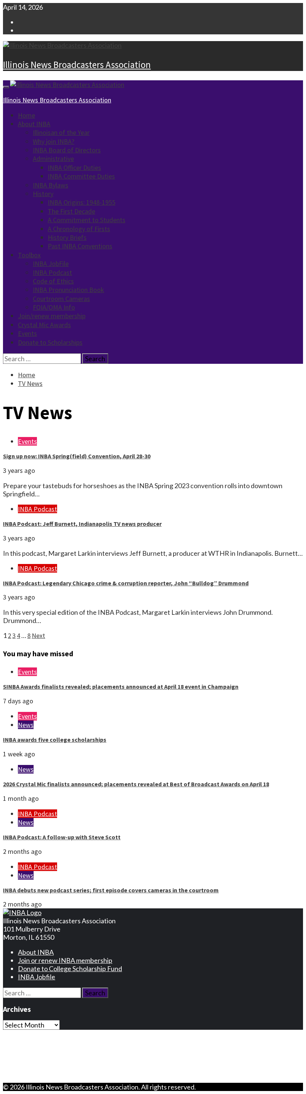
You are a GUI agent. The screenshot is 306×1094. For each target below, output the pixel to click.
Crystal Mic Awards (44, 324)
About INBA (34, 124)
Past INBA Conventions (80, 246)
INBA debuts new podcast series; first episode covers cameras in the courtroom (111, 890)
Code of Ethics (53, 281)
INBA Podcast (52, 272)
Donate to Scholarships (50, 342)
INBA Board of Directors (67, 150)
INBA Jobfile (36, 977)
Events (27, 333)
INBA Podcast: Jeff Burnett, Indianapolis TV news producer (82, 523)
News (26, 724)
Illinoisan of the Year (61, 132)
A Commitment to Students (86, 220)
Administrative (53, 158)
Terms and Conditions (49, 1049)
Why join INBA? (53, 141)
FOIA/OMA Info (54, 307)
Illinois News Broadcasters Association (77, 65)
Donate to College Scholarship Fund (70, 968)
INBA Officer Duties (74, 167)
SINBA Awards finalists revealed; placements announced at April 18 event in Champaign (120, 686)
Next (38, 635)
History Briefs (67, 237)
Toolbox (29, 255)
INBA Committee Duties (81, 176)
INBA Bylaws (50, 185)
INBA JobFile (51, 263)
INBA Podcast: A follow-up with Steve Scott (62, 837)
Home (26, 115)
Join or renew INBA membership (65, 960)
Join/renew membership (51, 316)
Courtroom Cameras (61, 298)
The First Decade (71, 211)
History (43, 193)
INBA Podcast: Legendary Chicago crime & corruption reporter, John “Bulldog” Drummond (126, 583)
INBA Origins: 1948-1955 (81, 202)
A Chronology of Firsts (79, 228)
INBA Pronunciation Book (68, 289)
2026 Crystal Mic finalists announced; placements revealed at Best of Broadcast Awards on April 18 (136, 784)
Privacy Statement (45, 1040)
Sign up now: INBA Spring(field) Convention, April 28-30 (76, 456)
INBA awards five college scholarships (54, 739)
